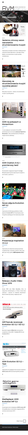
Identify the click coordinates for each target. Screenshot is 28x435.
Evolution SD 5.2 (5, 333)
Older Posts (19, 421)
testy (3, 160)
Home (4, 14)
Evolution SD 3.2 (18, 332)
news (3, 38)
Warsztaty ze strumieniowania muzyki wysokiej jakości (13, 83)
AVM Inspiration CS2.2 (18, 252)
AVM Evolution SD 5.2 (7, 371)
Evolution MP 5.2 (10, 212)
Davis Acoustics (16, 289)
